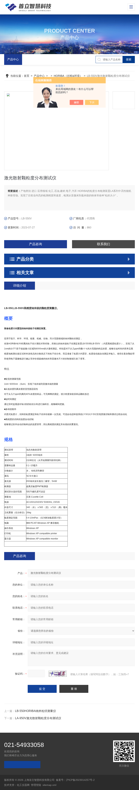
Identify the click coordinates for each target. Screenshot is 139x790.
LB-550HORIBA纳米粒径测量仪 (35, 710)
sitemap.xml (49, 785)
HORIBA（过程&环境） (68, 75)
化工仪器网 (23, 785)
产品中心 (13, 59)
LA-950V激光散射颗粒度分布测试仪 (38, 718)
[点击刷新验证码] (58, 674)
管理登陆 (36, 785)
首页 (26, 75)
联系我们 (103, 244)
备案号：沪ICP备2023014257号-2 (75, 779)
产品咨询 (35, 244)
